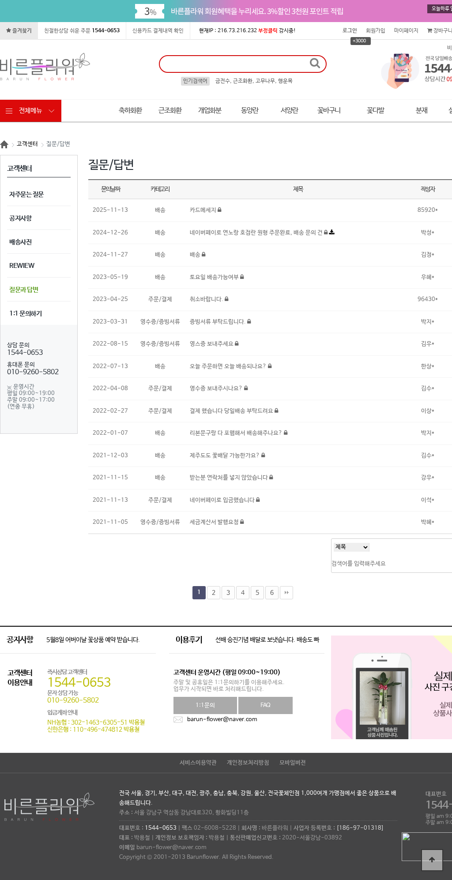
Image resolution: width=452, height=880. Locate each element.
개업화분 (209, 110)
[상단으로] (432, 860)
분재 (421, 110)
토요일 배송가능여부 (215, 277)
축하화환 (130, 110)
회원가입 (375, 31)
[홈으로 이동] (4, 144)
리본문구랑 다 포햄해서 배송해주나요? (237, 433)
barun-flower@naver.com (222, 719)
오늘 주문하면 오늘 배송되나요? (229, 366)
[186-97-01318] (360, 828)
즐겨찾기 (21, 31)
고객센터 (27, 144)
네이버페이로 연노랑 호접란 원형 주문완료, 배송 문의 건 (257, 232)
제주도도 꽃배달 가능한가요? (225, 455)
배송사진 (20, 242)
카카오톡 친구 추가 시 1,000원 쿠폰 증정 (95, 639)
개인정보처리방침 (248, 763)
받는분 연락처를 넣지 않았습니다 (229, 477)
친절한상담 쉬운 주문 (82, 31)
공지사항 (20, 218)
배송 (196, 255)
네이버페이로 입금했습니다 (223, 500)
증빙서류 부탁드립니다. (218, 322)
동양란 (249, 110)
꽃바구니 (328, 110)
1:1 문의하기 (25, 313)
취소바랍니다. (207, 299)
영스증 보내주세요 (212, 344)
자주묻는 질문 (26, 194)
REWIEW (21, 266)
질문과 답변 (23, 289)
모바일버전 (292, 763)
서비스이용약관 (198, 763)
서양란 (289, 110)
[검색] (315, 63)
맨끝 (286, 592)
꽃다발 (375, 110)
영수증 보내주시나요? (217, 388)
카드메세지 (204, 210)
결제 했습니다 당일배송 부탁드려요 (232, 411)
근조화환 (169, 110)
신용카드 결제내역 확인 (158, 31)
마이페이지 (406, 31)
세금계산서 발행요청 (215, 522)
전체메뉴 (30, 110)
